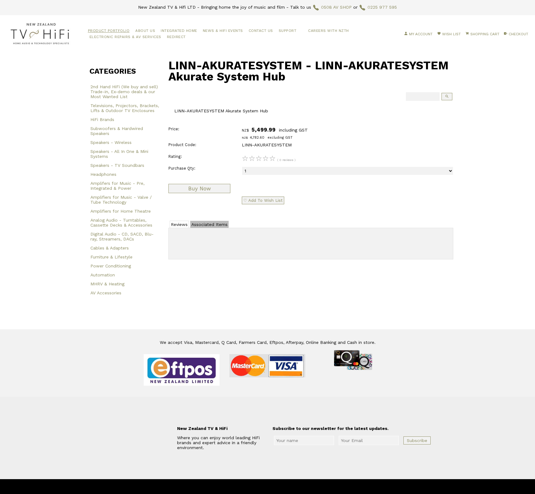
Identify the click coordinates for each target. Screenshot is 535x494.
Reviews (179, 224)
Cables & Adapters (109, 247)
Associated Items (209, 224)
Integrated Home (179, 30)
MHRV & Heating (107, 283)
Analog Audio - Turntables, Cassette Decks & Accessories (121, 223)
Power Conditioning (110, 265)
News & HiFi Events (223, 30)
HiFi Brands (102, 119)
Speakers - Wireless (111, 142)
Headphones (103, 174)
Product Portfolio (109, 30)
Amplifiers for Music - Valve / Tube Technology (121, 200)
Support (288, 30)
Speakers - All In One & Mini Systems (119, 154)
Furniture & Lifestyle (111, 256)
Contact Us (261, 30)
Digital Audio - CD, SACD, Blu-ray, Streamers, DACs (122, 236)
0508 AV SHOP (336, 7)
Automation (102, 274)
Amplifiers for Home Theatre (120, 211)
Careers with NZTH (328, 30)
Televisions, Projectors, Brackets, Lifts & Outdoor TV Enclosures (124, 108)
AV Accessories (105, 292)
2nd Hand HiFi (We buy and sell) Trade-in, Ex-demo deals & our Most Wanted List (124, 91)
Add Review (311, 242)
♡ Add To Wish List (263, 200)
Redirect (176, 37)
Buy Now (199, 188)
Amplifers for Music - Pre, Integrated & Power (117, 186)
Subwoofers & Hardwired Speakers (116, 131)
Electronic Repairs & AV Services (125, 37)
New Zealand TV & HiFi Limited (284, 486)
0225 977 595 (382, 7)
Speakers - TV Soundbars (117, 165)
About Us (145, 30)
